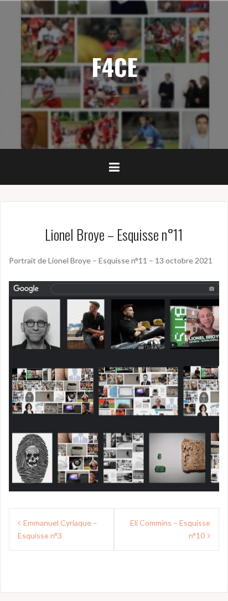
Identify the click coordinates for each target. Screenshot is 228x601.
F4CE (114, 66)
